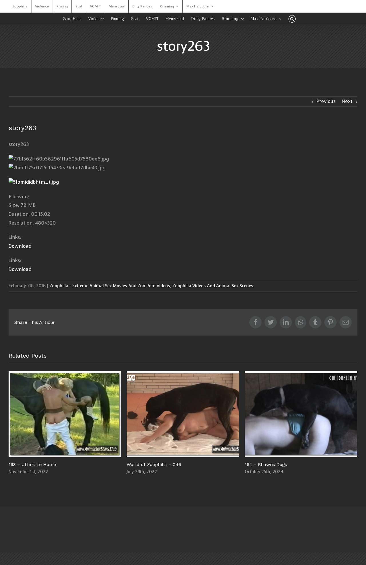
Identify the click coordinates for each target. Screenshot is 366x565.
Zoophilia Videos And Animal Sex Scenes (212, 286)
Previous (326, 101)
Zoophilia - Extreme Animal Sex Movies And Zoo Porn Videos (109, 286)
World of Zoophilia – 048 (246, 392)
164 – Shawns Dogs (9, 414)
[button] (292, 19)
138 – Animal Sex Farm (128, 414)
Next (347, 101)
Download (20, 246)
